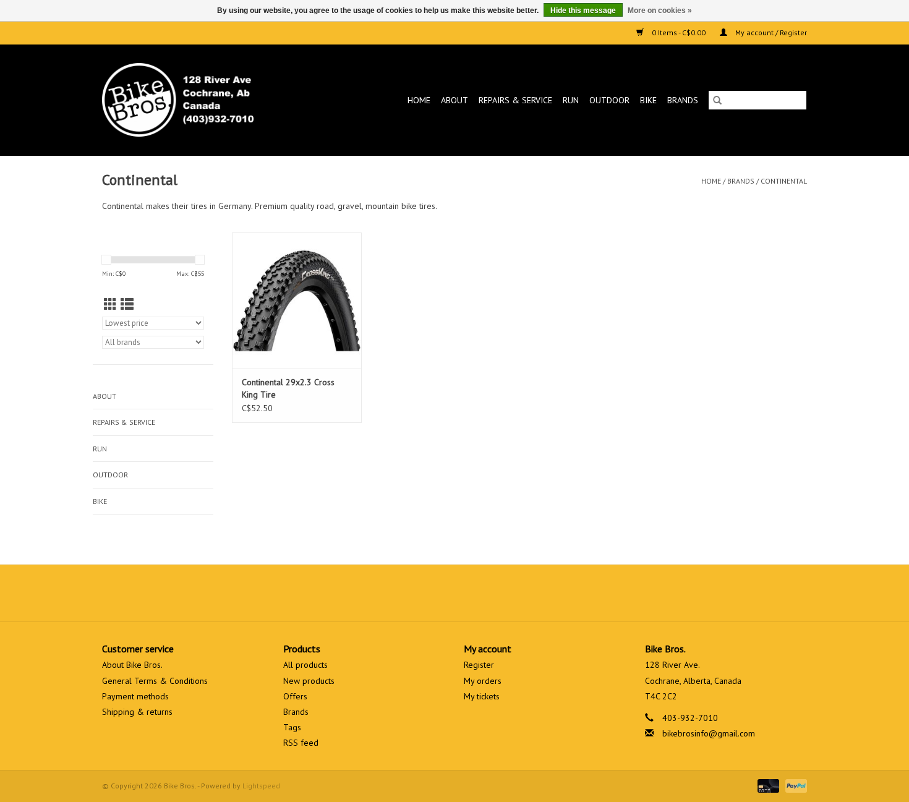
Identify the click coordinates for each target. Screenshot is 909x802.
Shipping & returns (137, 711)
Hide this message (583, 10)
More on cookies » (660, 10)
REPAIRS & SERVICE (515, 100)
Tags (292, 727)
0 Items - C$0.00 (678, 32)
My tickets (482, 696)
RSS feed (300, 742)
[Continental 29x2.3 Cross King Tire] (297, 300)
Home (419, 100)
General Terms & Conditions (155, 680)
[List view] (127, 304)
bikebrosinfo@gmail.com (708, 733)
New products (309, 680)
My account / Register (770, 32)
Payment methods (135, 696)
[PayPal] (794, 785)
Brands (682, 100)
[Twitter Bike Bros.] (432, 593)
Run (571, 100)
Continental (784, 181)
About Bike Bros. (132, 664)
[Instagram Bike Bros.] (499, 593)
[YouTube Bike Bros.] (477, 593)
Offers (295, 696)
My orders (482, 680)
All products (305, 664)
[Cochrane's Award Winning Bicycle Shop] (198, 100)
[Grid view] (110, 304)
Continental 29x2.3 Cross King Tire (288, 388)
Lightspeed (261, 785)
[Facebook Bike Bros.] (410, 593)
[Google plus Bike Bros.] (454, 593)
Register (479, 664)
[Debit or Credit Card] (767, 785)
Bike (648, 100)
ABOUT (454, 100)
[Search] (717, 100)
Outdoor (609, 100)
